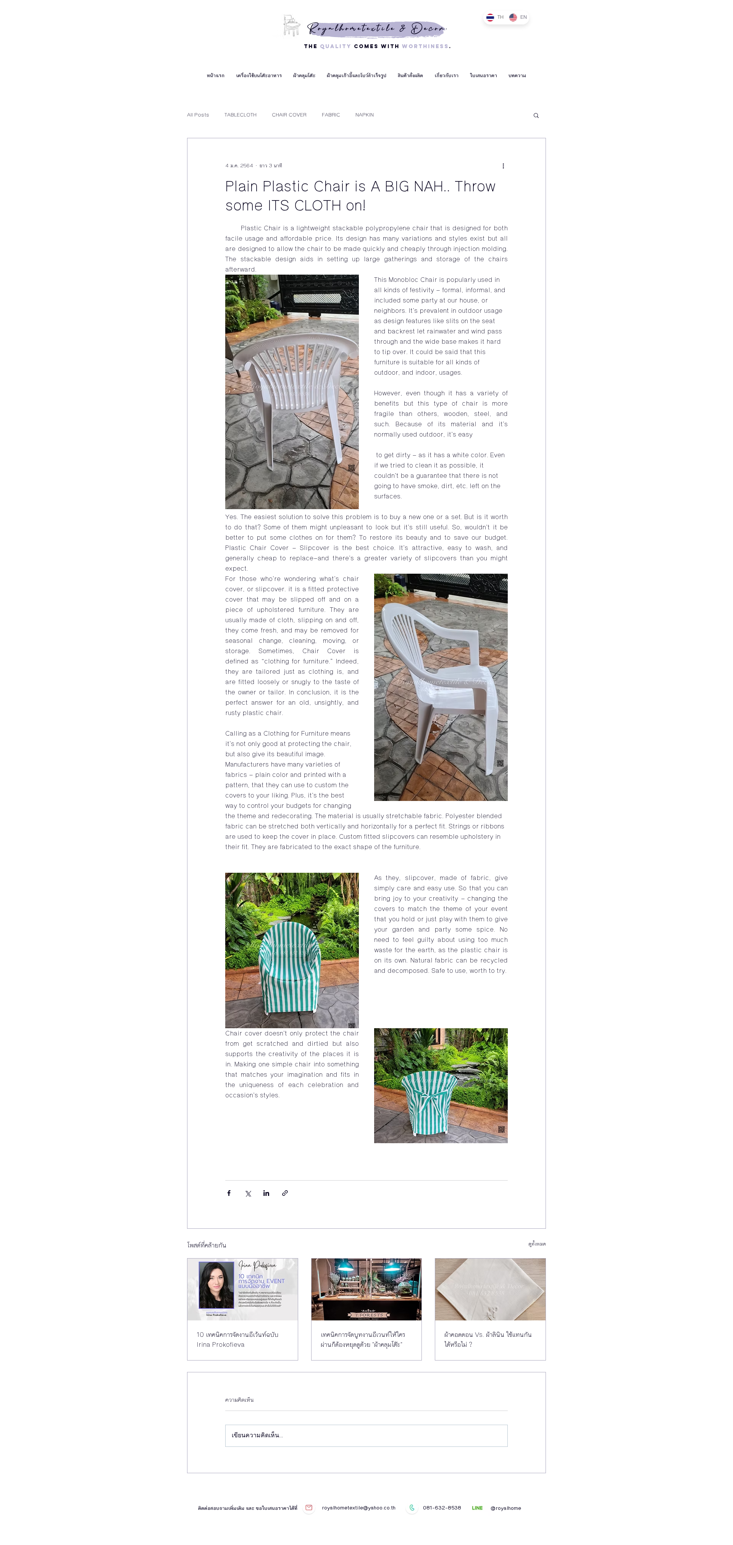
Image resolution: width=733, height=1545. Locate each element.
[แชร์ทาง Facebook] (228, 1193)
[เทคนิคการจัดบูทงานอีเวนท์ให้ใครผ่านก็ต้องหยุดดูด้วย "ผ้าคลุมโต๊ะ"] (367, 1289)
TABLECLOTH (240, 115)
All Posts (198, 115)
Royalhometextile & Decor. (378, 28)
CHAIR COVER (289, 115)
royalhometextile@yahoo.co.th (359, 1508)
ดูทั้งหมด (537, 1244)
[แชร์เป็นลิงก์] (285, 1193)
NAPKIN (364, 115)
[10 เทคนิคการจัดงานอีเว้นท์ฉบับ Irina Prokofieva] (242, 1289)
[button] (258, 76)
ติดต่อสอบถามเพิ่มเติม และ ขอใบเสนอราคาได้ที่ (248, 1508)
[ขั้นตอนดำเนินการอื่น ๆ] (503, 165)
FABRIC (331, 115)
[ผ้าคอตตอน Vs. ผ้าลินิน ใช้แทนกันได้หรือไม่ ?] (490, 1289)
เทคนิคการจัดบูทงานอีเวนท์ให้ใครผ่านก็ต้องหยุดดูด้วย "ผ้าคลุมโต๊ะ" (363, 1339)
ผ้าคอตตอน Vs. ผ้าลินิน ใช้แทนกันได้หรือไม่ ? (488, 1339)
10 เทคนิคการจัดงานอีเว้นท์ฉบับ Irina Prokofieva (237, 1339)
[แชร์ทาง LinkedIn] (266, 1193)
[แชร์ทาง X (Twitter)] (247, 1193)
